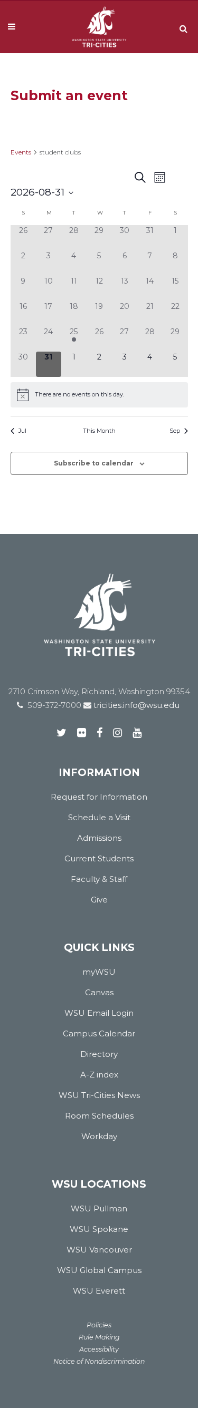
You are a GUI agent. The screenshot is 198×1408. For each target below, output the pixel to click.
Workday (99, 1136)
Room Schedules (99, 1116)
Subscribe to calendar (94, 463)
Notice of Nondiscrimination (99, 1361)
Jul (22, 430)
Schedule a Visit (99, 817)
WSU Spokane (99, 1229)
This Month (99, 430)
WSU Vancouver (99, 1250)
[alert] (99, 394)
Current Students (99, 858)
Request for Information (99, 797)
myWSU (99, 972)
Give (99, 900)
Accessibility (99, 1349)
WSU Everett (99, 1291)
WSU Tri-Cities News (99, 1095)
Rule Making (99, 1337)
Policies (99, 1325)
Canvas (99, 992)
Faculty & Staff (99, 879)
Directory (99, 1054)
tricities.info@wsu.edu (135, 705)
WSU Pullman (99, 1208)
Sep (174, 430)
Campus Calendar (99, 1033)
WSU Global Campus (99, 1270)
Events (21, 152)
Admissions (99, 838)
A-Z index (99, 1075)
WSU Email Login (99, 1013)
